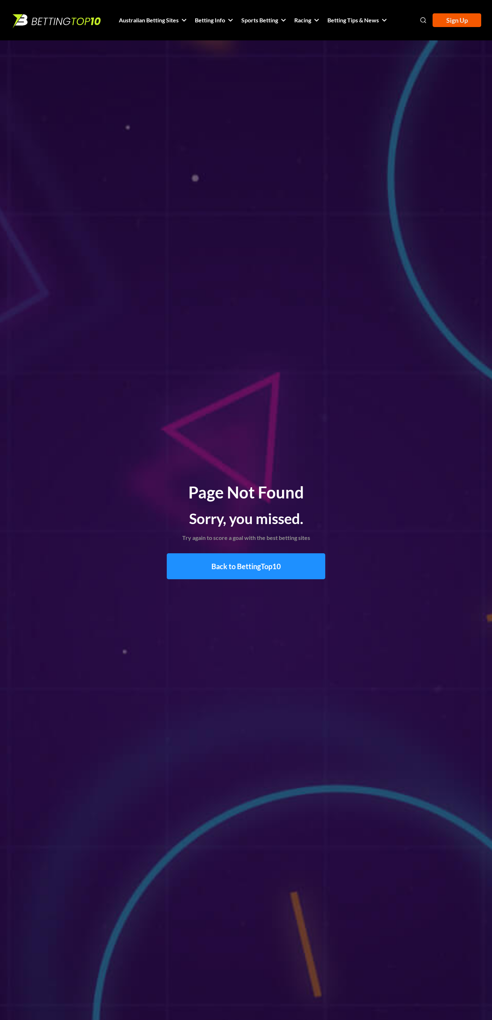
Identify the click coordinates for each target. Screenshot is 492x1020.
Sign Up (457, 20)
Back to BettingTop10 (246, 566)
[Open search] (423, 20)
